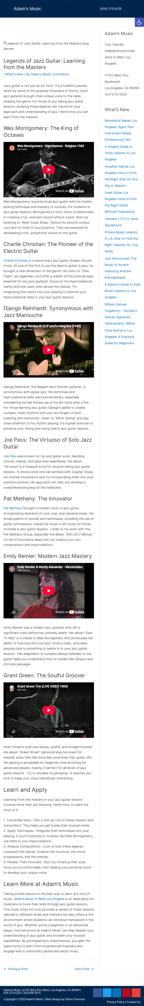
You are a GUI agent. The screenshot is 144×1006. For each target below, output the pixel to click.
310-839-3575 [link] (32, 992)
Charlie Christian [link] (16, 260)
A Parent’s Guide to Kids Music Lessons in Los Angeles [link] (122, 291)
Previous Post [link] (16, 969)
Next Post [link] (84, 969)
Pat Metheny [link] (13, 508)
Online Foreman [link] (75, 999)
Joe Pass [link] (10, 456)
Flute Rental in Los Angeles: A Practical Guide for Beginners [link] (119, 337)
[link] (139, 22)
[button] (70, 8)
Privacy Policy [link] (116, 1002)
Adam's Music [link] (27, 8)
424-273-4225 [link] (12, 992)
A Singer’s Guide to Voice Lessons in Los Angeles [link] (120, 153)
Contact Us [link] (133, 1002)
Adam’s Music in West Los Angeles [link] (39, 899)
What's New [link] (14, 74)
